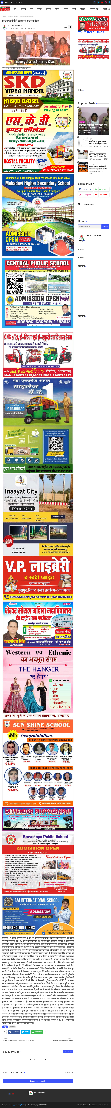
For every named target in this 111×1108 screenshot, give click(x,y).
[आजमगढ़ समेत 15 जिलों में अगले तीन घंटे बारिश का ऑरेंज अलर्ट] (83, 167)
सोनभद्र (82, 9)
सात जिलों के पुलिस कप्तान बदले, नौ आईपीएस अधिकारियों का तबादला (98, 142)
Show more (68, 1052)
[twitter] (98, 2)
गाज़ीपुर (39, 9)
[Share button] (46, 1032)
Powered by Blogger (87, 204)
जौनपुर (66, 9)
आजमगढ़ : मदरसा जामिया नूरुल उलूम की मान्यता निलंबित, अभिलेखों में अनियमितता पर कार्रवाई (99, 155)
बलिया (57, 9)
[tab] (15, 9)
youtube (103, 195)
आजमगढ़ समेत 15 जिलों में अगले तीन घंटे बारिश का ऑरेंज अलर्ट (99, 167)
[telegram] (109, 2)
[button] (109, 9)
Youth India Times (91, 32)
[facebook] (94, 2)
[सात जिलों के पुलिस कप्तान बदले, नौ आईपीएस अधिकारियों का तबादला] (83, 142)
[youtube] (102, 2)
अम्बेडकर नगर (94, 9)
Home (4, 17)
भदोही (74, 9)
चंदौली (105, 9)
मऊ (31, 9)
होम (15, 9)
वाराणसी (48, 9)
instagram (87, 195)
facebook (87, 189)
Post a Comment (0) (38, 1081)
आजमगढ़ (10, 17)
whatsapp (103, 189)
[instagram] (105, 2)
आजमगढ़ (23, 9)
